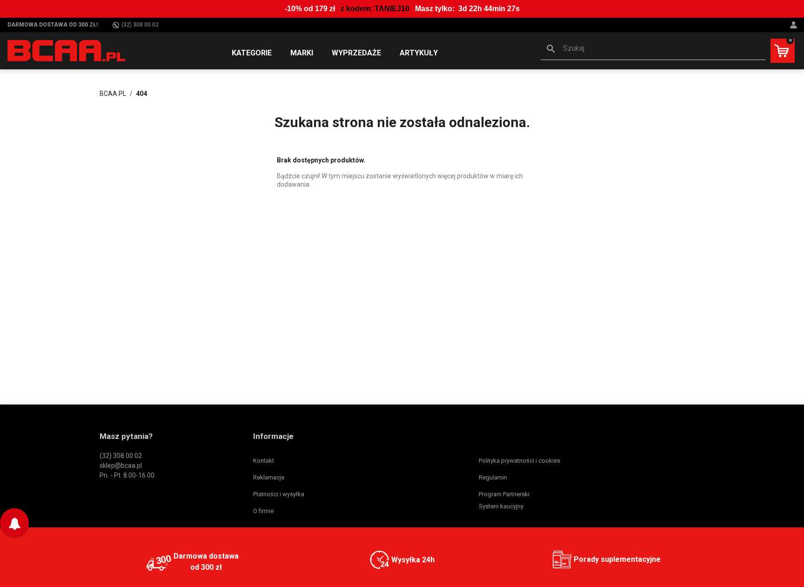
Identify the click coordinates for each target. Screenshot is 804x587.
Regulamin (493, 477)
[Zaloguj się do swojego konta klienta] (794, 24)
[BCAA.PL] (67, 50)
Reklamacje (268, 477)
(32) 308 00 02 (140, 24)
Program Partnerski (504, 494)
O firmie (263, 510)
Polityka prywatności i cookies (519, 460)
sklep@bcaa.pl (121, 465)
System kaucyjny (501, 506)
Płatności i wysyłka (278, 494)
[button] (653, 49)
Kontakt (263, 460)
